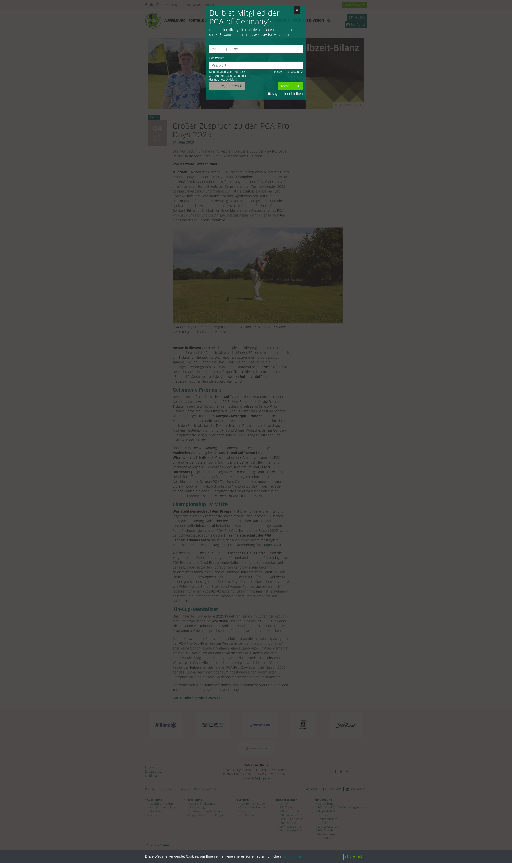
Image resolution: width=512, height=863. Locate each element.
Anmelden (289, 86)
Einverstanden (355, 856)
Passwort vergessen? (287, 71)
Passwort (216, 58)
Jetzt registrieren (226, 86)
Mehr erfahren (292, 856)
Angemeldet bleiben (287, 94)
